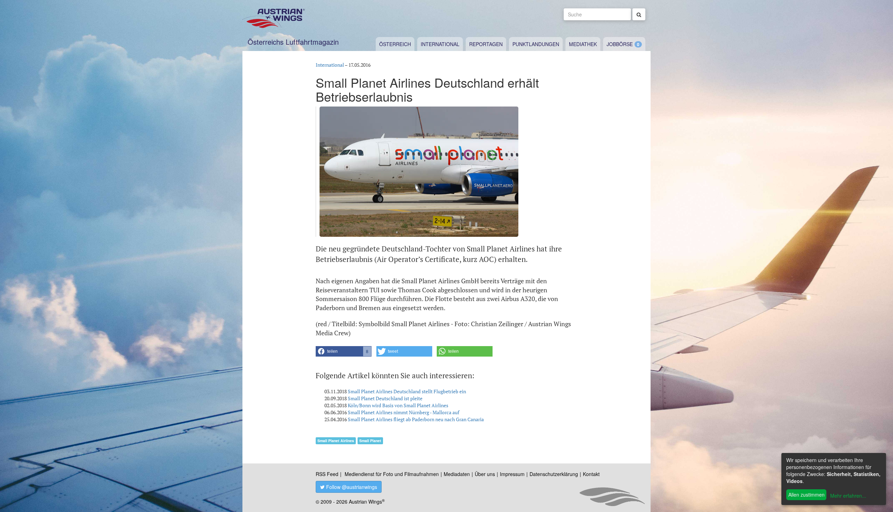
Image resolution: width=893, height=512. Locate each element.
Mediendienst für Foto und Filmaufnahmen (392, 473)
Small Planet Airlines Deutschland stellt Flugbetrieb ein (407, 391)
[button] (344, 351)
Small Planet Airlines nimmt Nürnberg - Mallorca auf (403, 412)
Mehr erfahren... (848, 495)
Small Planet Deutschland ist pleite (385, 398)
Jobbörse (620, 44)
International (440, 44)
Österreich (395, 44)
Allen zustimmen (806, 494)
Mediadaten (457, 473)
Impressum (512, 473)
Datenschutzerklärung (554, 473)
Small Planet (370, 440)
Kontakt (591, 473)
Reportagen (486, 44)
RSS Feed (327, 473)
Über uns (485, 473)
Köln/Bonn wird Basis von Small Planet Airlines (398, 405)
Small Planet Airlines (335, 440)
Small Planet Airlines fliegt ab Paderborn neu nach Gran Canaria (416, 419)
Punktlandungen (535, 44)
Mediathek (583, 44)
